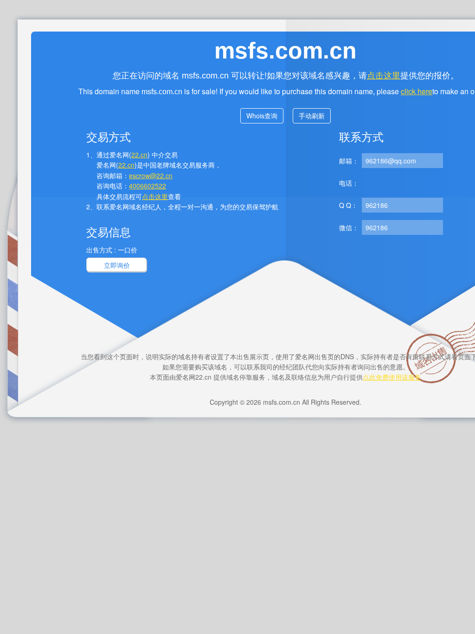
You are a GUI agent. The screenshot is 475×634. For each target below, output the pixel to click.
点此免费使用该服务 (392, 377)
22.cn (139, 154)
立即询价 (117, 265)
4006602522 (147, 185)
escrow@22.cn (151, 175)
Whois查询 (261, 115)
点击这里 (383, 75)
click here (416, 91)
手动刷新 (312, 115)
